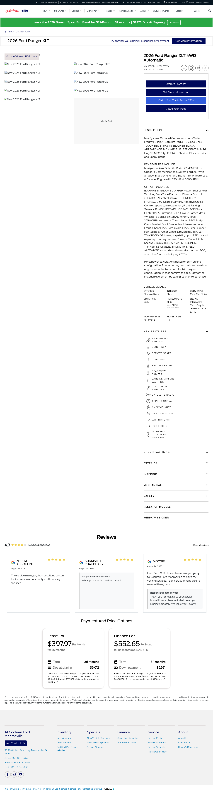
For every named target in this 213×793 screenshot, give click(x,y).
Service (153, 732)
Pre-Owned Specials (98, 742)
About (183, 732)
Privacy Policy (38, 789)
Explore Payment (176, 83)
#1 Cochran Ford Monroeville (18, 789)
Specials (93, 732)
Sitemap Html (74, 789)
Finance (123, 732)
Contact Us (17, 743)
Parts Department (157, 751)
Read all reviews (200, 545)
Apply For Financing (127, 738)
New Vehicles (64, 738)
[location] (123, 2)
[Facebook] (8, 774)
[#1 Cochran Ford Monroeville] (19, 10)
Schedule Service (157, 742)
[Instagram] (14, 774)
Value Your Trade (126, 742)
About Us (183, 738)
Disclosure (174, 22)
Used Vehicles (64, 742)
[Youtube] (21, 774)
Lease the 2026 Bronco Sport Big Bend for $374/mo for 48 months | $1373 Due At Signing (99, 22)
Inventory (64, 732)
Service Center (155, 738)
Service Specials (95, 747)
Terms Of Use (52, 789)
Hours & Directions (188, 747)
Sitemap (63, 789)
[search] (209, 11)
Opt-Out (98, 789)
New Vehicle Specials (98, 738)
